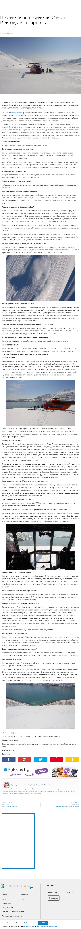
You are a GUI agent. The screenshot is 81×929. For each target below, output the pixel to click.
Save (57, 757)
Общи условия (29, 926)
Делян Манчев (16, 113)
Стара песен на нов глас (9, 806)
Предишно (7, 802)
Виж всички (53, 898)
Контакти (24, 899)
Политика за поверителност (47, 926)
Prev (3, 66)
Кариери (24, 895)
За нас (4, 895)
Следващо (74, 802)
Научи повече (31, 923)
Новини (5, 899)
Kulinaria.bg (69, 892)
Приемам (43, 923)
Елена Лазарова (28, 785)
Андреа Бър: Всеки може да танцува (67, 806)
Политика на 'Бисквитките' (12, 916)
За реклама (6, 903)
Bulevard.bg (52, 892)
